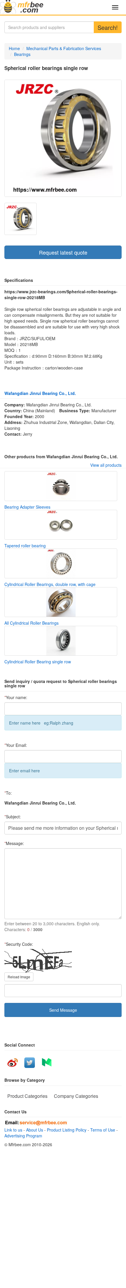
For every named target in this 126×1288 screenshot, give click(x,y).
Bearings (22, 54)
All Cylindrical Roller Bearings (31, 623)
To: (8, 793)
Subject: (12, 817)
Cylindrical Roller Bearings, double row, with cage (50, 584)
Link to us (13, 1130)
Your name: (15, 697)
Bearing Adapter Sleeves (27, 507)
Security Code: (18, 944)
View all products (106, 465)
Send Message (63, 1010)
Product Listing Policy (66, 1130)
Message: (14, 843)
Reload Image (19, 976)
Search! (108, 27)
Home (14, 48)
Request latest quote (63, 252)
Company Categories (76, 1096)
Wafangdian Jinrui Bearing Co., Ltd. (40, 393)
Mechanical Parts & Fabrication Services (63, 48)
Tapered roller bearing (25, 545)
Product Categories (27, 1096)
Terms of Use (102, 1130)
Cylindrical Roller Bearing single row (37, 662)
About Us (34, 1130)
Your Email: (15, 745)
